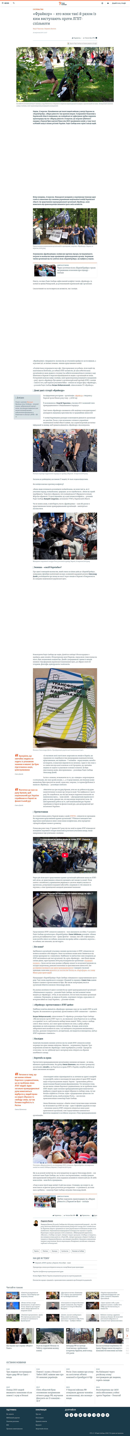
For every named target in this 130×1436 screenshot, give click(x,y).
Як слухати (10, 1414)
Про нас (38, 1414)
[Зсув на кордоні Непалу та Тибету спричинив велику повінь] (50, 1336)
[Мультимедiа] (108, 3)
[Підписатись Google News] (71, 1415)
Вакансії (38, 1425)
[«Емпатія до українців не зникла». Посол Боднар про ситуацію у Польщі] (13, 1295)
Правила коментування (14, 1429)
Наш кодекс (40, 1418)
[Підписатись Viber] (89, 1415)
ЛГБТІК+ (73, 816)
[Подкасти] (102, 3)
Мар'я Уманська (38, 29)
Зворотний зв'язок (42, 1429)
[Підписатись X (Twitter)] (76, 1415)
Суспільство (38, 9)
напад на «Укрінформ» (78, 970)
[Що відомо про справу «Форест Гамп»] (20, 1336)
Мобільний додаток (13, 1418)
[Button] (76, 38)
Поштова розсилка (12, 1421)
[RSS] (98, 1415)
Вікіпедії (30, 402)
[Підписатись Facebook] (67, 1415)
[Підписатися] (107, 1415)
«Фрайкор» (79, 396)
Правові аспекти (41, 1421)
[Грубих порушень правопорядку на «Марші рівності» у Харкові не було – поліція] (45, 1201)
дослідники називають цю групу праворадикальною (53, 968)
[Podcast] (103, 1415)
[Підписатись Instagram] (85, 1415)
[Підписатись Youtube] (80, 1415)
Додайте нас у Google (119, 3)
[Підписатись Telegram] (94, 1415)
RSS (7, 1425)
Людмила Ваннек (50, 29)
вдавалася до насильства (58, 970)
